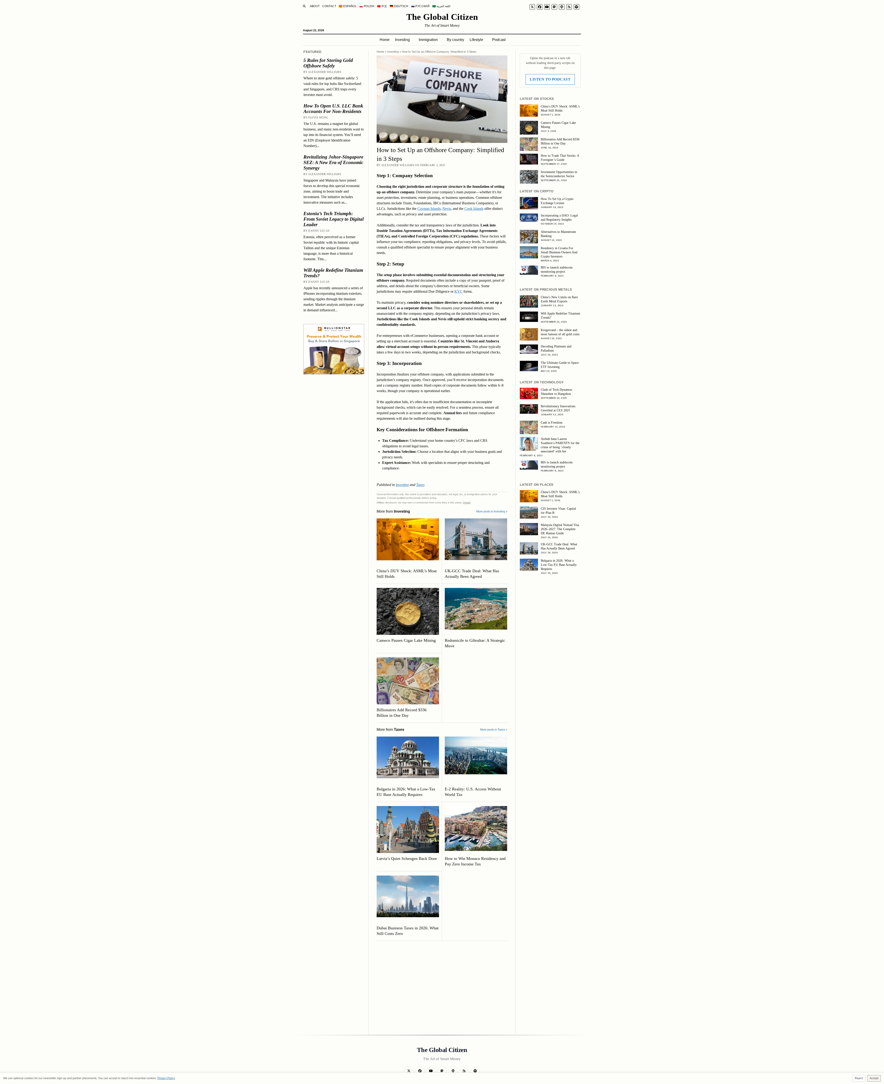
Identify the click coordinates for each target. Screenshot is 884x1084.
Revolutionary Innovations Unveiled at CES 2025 (558, 408)
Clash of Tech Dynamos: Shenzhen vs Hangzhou (557, 392)
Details (467, 502)
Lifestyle (476, 40)
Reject (859, 1078)
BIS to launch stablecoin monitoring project (557, 269)
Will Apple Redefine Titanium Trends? (333, 272)
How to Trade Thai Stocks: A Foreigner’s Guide (560, 158)
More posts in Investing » (491, 511)
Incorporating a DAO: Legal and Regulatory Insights (559, 217)
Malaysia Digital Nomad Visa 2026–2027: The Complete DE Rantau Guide (560, 529)
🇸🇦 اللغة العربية (441, 6)
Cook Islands (473, 209)
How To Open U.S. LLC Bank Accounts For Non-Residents (333, 108)
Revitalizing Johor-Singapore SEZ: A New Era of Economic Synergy (333, 162)
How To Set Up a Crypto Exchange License (557, 201)
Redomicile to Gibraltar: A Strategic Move (475, 643)
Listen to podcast (550, 79)
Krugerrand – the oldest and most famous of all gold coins (560, 332)
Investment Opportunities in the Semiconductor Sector (559, 174)
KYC (458, 291)
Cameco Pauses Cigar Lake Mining (406, 640)
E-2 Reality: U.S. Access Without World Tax (473, 792)
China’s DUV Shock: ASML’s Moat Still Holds (407, 574)
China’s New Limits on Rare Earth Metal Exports (559, 299)
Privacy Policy (166, 1078)
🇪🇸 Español (348, 6)
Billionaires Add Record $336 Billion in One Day (402, 713)
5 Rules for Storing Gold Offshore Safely (328, 63)
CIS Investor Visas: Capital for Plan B (558, 511)
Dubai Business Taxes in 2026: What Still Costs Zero (408, 931)
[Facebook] (539, 7)
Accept (874, 1078)
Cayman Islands (429, 209)
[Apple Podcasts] (561, 7)
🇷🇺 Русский (420, 6)
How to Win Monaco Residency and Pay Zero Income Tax (475, 861)
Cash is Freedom (551, 422)
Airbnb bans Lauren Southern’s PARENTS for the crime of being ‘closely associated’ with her (560, 445)
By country (455, 40)
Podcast (499, 40)
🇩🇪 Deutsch (399, 6)
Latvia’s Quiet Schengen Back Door (407, 858)
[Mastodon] (554, 7)
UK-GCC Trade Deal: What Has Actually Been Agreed (472, 574)
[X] (532, 7)
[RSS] (569, 7)
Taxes (420, 485)
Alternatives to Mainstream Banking (558, 234)
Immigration (428, 40)
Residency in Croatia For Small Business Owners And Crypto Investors (559, 252)
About (315, 6)
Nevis (446, 209)
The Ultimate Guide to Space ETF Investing (560, 365)
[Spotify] (576, 7)
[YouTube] (547, 7)
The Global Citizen (442, 17)
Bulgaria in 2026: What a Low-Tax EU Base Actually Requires (406, 792)
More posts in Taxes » (493, 729)
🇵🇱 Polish (366, 6)
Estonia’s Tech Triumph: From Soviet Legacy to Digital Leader (333, 219)
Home (385, 40)
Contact (329, 6)
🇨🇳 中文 (382, 6)
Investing (402, 40)
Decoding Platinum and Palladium (556, 348)
